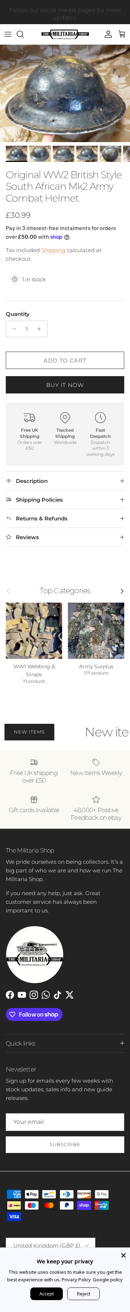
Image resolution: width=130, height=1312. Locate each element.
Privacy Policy (76, 1279)
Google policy (108, 1279)
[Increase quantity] (41, 329)
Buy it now (65, 385)
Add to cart (65, 360)
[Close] (123, 1254)
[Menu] (8, 34)
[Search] (24, 34)
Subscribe (65, 1144)
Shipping (53, 250)
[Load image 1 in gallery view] (65, 93)
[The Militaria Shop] (65, 34)
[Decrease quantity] (12, 329)
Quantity (18, 314)
